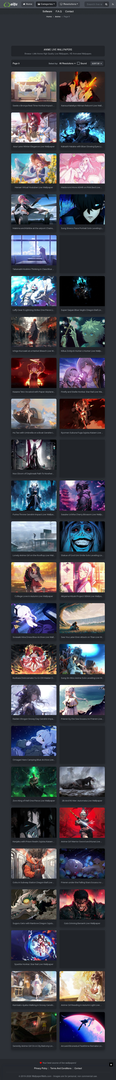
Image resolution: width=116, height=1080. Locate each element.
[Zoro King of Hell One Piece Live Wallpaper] (33, 782)
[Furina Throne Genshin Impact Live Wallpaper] (33, 495)
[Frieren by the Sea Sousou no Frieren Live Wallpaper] (82, 700)
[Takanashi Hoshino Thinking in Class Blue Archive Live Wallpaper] (33, 250)
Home (28, 3)
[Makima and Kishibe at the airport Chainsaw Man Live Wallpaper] (33, 209)
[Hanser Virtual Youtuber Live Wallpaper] (33, 168)
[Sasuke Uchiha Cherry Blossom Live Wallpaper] (82, 495)
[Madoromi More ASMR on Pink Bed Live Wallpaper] (82, 168)
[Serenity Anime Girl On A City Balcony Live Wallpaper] (33, 1027)
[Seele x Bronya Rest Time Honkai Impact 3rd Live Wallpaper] (33, 87)
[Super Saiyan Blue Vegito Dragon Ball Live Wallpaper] (82, 291)
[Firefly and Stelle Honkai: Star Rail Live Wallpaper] (82, 373)
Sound (84, 63)
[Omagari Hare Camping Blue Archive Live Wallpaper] (33, 741)
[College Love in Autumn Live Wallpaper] (33, 577)
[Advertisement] (58, 30)
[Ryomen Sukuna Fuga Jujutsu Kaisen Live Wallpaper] (82, 414)
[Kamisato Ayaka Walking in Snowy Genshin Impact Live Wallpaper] (33, 986)
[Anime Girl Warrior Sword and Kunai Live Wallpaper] (82, 823)
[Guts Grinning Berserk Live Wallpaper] (82, 904)
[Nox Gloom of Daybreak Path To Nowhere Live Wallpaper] (33, 455)
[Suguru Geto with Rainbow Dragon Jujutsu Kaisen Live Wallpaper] (33, 904)
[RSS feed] (113, 4)
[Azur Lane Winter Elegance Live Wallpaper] (33, 128)
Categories (46, 3)
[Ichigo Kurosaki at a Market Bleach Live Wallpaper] (33, 332)
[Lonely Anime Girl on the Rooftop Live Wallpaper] (33, 536)
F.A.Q (59, 11)
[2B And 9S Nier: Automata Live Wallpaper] (82, 782)
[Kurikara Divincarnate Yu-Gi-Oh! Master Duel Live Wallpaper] (33, 659)
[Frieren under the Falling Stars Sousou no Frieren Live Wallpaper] (82, 863)
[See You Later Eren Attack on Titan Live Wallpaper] (82, 618)
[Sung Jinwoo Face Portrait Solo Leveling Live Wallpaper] (82, 209)
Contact (69, 11)
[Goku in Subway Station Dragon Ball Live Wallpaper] (33, 863)
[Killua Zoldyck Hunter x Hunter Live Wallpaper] (82, 332)
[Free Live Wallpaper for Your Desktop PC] (10, 3)
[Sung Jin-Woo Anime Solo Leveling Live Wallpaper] (82, 659)
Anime (57, 16)
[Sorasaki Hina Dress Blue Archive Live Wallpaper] (33, 618)
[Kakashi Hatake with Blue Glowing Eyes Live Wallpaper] (82, 128)
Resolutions (69, 3)
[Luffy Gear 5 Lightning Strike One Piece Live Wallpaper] (33, 291)
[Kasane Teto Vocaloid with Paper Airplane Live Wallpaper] (33, 373)
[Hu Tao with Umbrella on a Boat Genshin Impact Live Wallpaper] (33, 414)
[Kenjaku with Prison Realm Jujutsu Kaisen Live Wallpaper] (33, 823)
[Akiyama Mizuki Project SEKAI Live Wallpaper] (82, 577)
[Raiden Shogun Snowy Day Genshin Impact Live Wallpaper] (33, 700)
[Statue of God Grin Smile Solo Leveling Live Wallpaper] (82, 536)
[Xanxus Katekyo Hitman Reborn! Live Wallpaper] (82, 87)
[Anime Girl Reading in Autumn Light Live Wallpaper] (82, 986)
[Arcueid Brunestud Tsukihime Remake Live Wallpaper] (82, 1027)
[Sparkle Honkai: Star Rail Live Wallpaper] (33, 945)
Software (47, 11)
